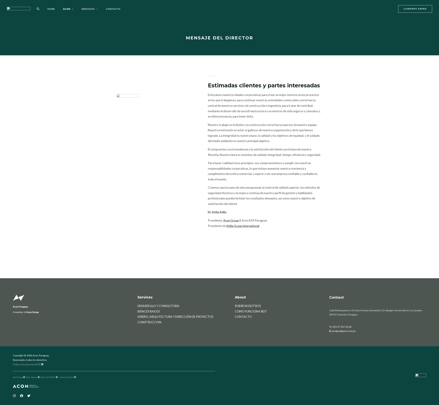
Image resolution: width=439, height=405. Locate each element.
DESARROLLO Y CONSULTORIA (158, 306)
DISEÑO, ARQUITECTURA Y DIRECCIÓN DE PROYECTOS (175, 316)
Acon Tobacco (32, 377)
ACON (66, 9)
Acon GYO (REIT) (48, 377)
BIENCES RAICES (149, 311)
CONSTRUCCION (149, 322)
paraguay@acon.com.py (343, 331)
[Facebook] (21, 395)
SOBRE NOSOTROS (248, 306)
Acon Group (231, 220)
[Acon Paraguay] (18, 8)
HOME (51, 9)
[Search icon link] (38, 9)
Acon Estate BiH (67, 377)
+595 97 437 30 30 (341, 327)
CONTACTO (113, 9)
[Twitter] (28, 395)
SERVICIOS (88, 9)
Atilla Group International (242, 226)
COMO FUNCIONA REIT (251, 311)
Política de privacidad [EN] (27, 364)
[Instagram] (14, 395)
